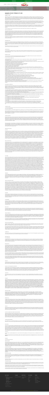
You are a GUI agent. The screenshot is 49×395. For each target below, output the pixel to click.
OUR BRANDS (5, 4)
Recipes (29, 380)
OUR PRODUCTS (9, 4)
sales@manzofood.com (9, 383)
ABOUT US (12, 4)
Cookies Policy (36, 382)
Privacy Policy (36, 380)
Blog (28, 379)
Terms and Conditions (37, 381)
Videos (29, 381)
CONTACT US (15, 4)
